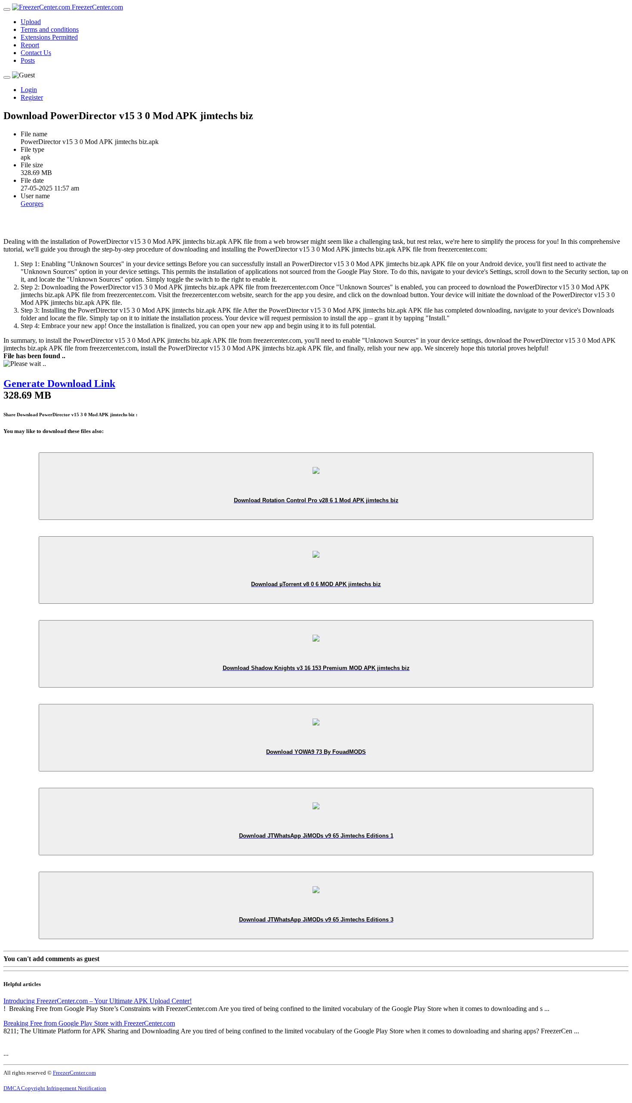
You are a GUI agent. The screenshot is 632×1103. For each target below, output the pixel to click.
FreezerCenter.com (96, 7)
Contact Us (36, 52)
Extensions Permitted (49, 37)
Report (30, 45)
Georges (32, 203)
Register (32, 97)
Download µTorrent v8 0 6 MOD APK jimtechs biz (316, 584)
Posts (28, 60)
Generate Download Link (59, 383)
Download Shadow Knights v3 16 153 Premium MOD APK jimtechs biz (316, 668)
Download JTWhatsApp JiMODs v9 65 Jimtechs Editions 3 (316, 919)
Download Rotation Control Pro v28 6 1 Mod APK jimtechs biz (316, 500)
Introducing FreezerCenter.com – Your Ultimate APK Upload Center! (97, 1001)
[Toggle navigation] (6, 9)
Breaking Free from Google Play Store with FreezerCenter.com (89, 1023)
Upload (31, 21)
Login (29, 89)
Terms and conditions (50, 29)
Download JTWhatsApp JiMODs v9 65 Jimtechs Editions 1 (316, 836)
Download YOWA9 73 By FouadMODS (316, 752)
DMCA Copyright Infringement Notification (54, 1088)
